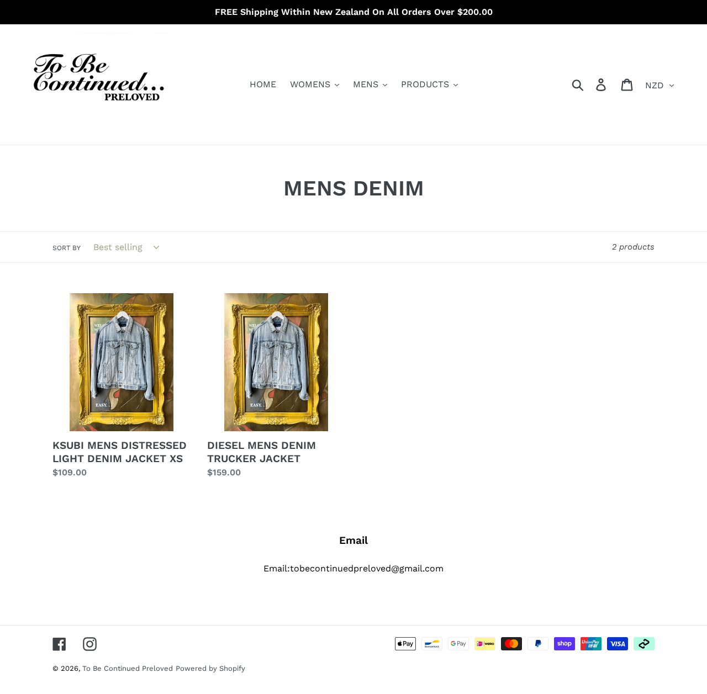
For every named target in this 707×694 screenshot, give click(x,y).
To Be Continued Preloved (127, 668)
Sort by (66, 248)
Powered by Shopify (210, 668)
